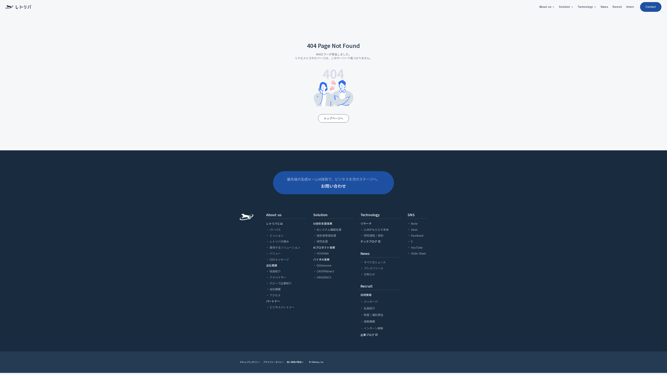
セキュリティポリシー (250, 362)
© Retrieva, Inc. (316, 362)
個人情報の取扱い (295, 362)
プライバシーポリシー (273, 362)
